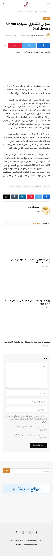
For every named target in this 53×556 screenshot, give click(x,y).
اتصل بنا (19, 544)
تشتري (26, 186)
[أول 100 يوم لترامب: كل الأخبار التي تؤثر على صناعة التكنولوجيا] (26, 284)
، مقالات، (46, 18)
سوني (19, 186)
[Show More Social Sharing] (5, 45)
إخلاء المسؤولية (31, 541)
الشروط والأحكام (17, 541)
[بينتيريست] (15, 45)
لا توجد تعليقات (11, 35)
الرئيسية (47, 12)
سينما (12, 186)
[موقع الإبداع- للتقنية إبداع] (26, 4)
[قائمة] (48, 4)
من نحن (42, 541)
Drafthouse (36, 186)
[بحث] (4, 4)
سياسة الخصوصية (30, 544)
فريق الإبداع (35, 35)
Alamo (46, 186)
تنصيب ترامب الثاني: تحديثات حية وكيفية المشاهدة (27, 342)
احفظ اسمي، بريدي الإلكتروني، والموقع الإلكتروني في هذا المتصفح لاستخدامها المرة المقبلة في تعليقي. (26, 419)
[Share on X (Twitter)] (29, 45)
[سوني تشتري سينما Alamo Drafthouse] (26, 62)
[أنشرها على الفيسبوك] (43, 45)
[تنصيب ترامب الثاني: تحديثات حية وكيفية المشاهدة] (26, 325)
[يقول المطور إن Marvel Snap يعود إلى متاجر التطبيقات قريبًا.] (26, 243)
